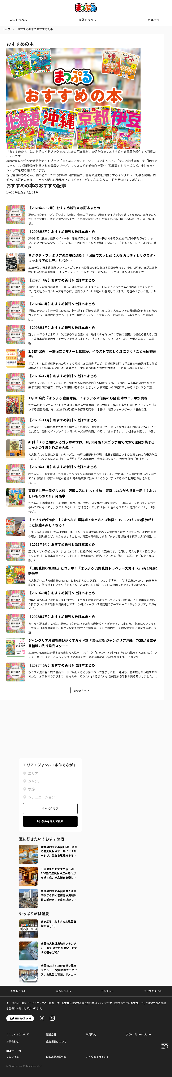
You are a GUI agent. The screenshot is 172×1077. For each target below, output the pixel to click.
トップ (6, 29)
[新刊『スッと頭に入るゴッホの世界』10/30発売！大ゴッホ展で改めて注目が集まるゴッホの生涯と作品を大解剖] (15, 441)
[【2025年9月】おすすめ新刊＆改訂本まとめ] (15, 544)
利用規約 (91, 1034)
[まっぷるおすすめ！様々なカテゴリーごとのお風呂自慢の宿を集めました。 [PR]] (28, 921)
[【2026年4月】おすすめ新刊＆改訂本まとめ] (15, 280)
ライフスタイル (153, 991)
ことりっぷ (12, 1056)
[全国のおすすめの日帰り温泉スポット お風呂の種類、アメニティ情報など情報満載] (28, 966)
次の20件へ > (81, 690)
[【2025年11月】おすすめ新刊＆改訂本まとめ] (15, 419)
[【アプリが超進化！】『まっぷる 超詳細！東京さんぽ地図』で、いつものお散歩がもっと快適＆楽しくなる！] (15, 519)
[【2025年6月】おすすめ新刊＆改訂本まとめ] (15, 665)
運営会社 (51, 1034)
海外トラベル (87, 20)
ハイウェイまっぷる (97, 1056)
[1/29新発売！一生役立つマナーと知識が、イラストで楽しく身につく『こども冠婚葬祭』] (15, 351)
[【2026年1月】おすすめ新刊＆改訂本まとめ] (15, 327)
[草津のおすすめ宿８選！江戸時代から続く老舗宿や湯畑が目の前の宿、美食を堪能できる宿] (28, 891)
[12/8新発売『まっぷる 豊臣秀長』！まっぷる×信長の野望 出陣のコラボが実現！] (15, 397)
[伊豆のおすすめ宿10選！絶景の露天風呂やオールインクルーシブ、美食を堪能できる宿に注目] (28, 847)
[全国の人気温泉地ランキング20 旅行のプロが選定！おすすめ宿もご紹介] (28, 944)
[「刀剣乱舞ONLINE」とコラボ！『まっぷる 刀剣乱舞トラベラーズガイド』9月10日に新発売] (15, 568)
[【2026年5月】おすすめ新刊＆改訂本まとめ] (15, 231)
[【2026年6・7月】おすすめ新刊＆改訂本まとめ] (15, 207)
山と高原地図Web (56, 1056)
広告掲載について (56, 1041)
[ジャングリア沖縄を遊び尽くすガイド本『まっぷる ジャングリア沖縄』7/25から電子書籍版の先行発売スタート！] (15, 640)
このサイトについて (17, 1034)
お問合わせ (12, 1041)
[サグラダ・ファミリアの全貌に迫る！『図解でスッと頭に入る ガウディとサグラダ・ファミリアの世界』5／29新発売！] (15, 255)
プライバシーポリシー (138, 1034)
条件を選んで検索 (53, 821)
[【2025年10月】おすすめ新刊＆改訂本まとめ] (15, 466)
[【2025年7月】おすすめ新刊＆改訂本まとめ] (15, 616)
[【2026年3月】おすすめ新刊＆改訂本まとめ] (15, 303)
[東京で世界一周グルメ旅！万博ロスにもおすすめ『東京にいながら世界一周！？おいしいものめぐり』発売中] (15, 490)
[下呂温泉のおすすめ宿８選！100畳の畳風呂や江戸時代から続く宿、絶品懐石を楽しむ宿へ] (28, 869)
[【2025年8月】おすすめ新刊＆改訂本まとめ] (15, 592)
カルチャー (155, 20)
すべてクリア (50, 808)
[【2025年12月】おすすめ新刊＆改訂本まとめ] (15, 375)
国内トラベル (18, 20)
